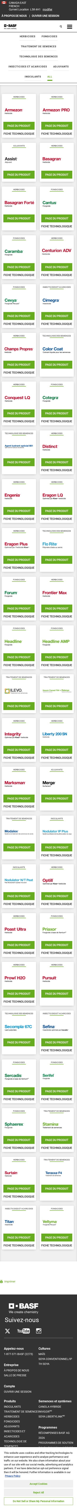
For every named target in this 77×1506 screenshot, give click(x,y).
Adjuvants (11, 1426)
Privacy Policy (12, 1475)
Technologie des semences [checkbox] (38, 56)
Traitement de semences (21, 1411)
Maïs (41, 1354)
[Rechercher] (60, 27)
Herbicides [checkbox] (27, 36)
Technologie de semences (15, 1444)
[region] (38, 1476)
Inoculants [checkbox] (33, 76)
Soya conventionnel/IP (55, 1359)
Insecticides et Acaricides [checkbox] (27, 66)
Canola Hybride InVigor (49, 1409)
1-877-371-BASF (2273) (18, 1354)
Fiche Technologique (19, 133)
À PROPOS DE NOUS (14, 15)
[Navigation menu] (69, 26)
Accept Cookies (39, 1483)
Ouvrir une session (17, 1391)
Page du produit (18, 125)
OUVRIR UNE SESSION (45, 15)
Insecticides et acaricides (14, 1434)
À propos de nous (16, 1370)
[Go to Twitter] (7, 1331)
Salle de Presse (15, 1375)
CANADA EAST (17, 2)
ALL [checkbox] (49, 76)
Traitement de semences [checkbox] (38, 46)
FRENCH (14, 6)
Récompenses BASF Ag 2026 (54, 1435)
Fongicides (12, 1421)
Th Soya (43, 1363)
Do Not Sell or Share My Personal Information (38, 1501)
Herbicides (11, 1416)
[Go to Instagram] (38, 1331)
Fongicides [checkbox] (49, 36)
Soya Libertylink (51, 1416)
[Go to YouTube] (23, 1331)
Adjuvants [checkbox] (61, 66)
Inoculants (12, 1406)
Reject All (38, 1492)
